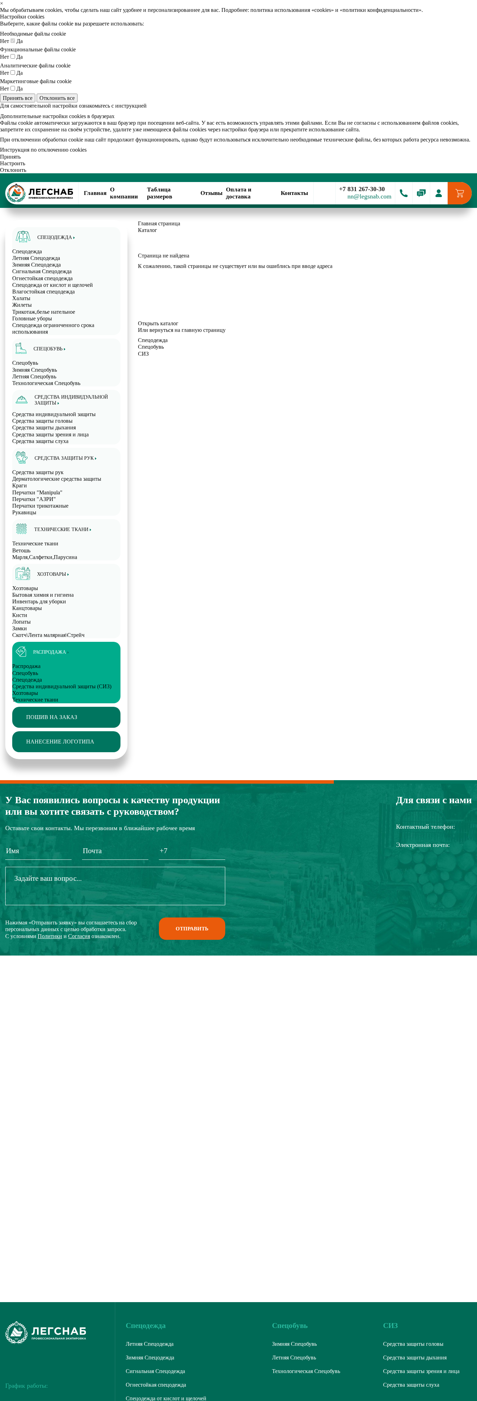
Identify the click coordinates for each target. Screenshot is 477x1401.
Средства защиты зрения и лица (50, 434)
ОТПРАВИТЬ (192, 928)
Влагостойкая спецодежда (43, 292)
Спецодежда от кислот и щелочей (52, 285)
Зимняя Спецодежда (36, 265)
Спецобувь (25, 673)
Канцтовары (27, 608)
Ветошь (21, 550)
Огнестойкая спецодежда (42, 278)
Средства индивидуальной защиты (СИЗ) (61, 686)
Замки (19, 628)
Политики (50, 936)
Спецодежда (27, 680)
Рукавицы (24, 512)
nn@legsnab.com (369, 196)
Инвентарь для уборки (39, 601)
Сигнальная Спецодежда (42, 271)
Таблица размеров (159, 193)
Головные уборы (32, 318)
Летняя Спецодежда (36, 258)
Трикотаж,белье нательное (43, 312)
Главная (95, 193)
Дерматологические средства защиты (56, 479)
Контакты (294, 193)
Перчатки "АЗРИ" (34, 499)
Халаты (21, 298)
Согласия (79, 936)
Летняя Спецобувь (34, 376)
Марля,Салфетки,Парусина (44, 557)
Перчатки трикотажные (40, 506)
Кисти (19, 615)
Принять (10, 157)
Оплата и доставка (238, 193)
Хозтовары (25, 693)
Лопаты (21, 622)
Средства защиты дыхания (44, 427)
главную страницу (204, 330)
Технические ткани (35, 700)
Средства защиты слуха (40, 441)
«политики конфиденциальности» (380, 10)
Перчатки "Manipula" (37, 492)
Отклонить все (57, 98)
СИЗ (143, 354)
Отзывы (211, 193)
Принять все (17, 98)
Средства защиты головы (42, 421)
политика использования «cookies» (292, 10)
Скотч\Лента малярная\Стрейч (48, 635)
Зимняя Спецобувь (34, 370)
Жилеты (22, 305)
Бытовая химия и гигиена (43, 595)
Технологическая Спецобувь (46, 383)
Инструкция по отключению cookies (43, 150)
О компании (124, 193)
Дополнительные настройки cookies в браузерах (57, 116)
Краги (19, 485)
